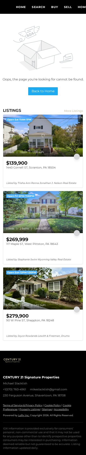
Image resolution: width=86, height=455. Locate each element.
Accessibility (61, 409)
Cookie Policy (52, 405)
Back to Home (43, 91)
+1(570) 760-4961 (14, 389)
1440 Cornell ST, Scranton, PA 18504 (31, 167)
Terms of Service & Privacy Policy (22, 405)
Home (21, 7)
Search (38, 7)
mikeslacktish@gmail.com (48, 389)
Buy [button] (54, 7)
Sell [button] (68, 7)
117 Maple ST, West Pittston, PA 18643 (32, 244)
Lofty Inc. (23, 415)
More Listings (73, 111)
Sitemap (47, 409)
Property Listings (29, 409)
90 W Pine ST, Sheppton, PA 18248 (30, 320)
